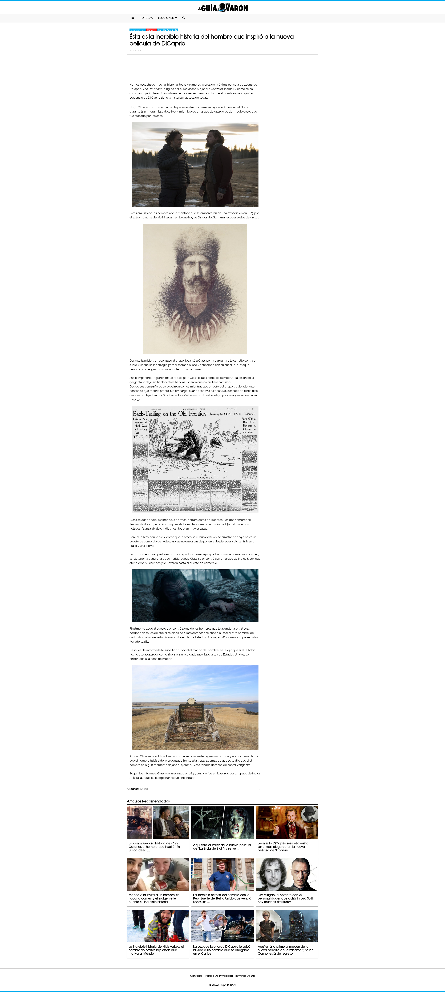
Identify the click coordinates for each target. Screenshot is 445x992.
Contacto (196, 975)
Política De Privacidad (219, 975)
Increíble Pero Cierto (167, 30)
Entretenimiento (138, 30)
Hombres (151, 30)
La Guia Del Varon (222, 7)
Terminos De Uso (245, 975)
